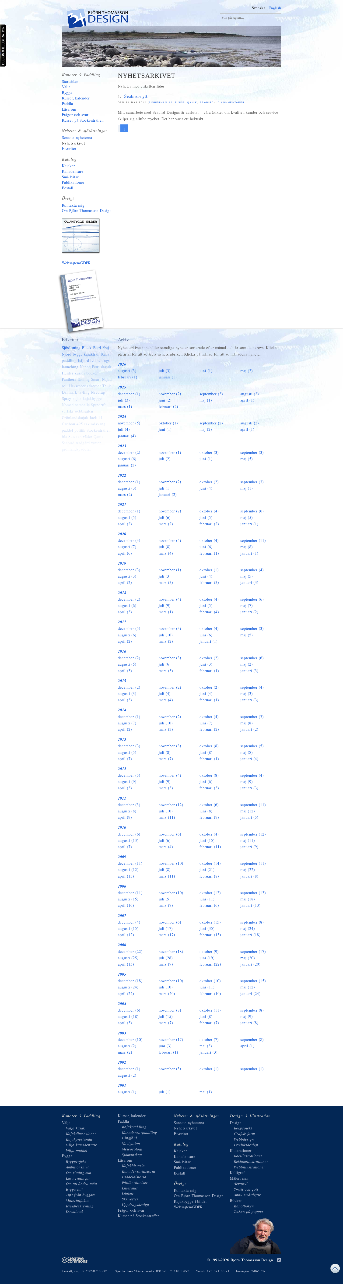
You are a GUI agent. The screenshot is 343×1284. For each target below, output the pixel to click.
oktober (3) (209, 452)
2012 (122, 769)
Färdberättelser (135, 1182)
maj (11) (247, 840)
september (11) (253, 540)
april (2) (125, 523)
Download (74, 1211)
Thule (107, 385)
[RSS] (279, 1260)
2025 (122, 387)
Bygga (67, 92)
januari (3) (249, 582)
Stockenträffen (99, 430)
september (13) (253, 892)
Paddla (67, 103)
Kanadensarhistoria (138, 1171)
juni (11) (207, 899)
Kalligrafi (237, 1172)
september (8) (252, 922)
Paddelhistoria (134, 1176)
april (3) (125, 611)
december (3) (129, 540)
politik (79, 430)
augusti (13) (128, 840)
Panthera (69, 379)
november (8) (170, 1010)
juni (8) (206, 752)
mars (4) (166, 553)
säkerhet (94, 385)
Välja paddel (76, 1150)
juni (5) (206, 517)
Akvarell (241, 1183)
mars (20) (167, 993)
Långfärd (129, 1137)
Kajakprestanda (79, 1139)
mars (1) (125, 406)
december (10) (130, 1039)
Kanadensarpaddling (139, 1132)
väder (87, 436)
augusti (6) (127, 458)
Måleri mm (239, 1178)
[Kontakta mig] (81, 302)
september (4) (252, 569)
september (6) (252, 511)
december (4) (129, 922)
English (275, 8)
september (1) (252, 1068)
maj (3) (246, 693)
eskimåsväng (94, 424)
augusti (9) (127, 781)
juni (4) (206, 488)
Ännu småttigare (247, 1194)
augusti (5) (127, 517)
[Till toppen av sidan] (335, 1270)
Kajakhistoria (133, 1165)
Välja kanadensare (81, 1144)
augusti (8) (127, 811)
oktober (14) (210, 863)
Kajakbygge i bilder (82, 236)
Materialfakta (77, 1200)
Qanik (192, 102)
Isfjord (83, 360)
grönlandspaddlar (76, 449)
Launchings (100, 360)
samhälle (82, 404)
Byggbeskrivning (80, 1206)
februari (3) (209, 582)
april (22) (126, 993)
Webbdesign (244, 1139)
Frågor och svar (75, 114)
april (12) (126, 934)
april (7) (125, 758)
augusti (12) (128, 869)
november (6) (170, 834)
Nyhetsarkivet (73, 143)
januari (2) (127, 465)
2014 (122, 710)
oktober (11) (210, 1010)
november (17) (171, 1039)
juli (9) (165, 605)
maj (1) (206, 400)
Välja (66, 86)
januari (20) (250, 964)
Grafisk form (244, 1133)
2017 (122, 622)
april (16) (126, 905)
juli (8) (165, 546)
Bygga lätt (74, 1189)
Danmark (69, 392)
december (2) (129, 452)
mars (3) (166, 582)
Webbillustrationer (249, 1167)
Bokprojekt (243, 1128)
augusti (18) (128, 1016)
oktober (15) (210, 922)
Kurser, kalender (76, 98)
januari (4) (127, 435)
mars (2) (125, 494)
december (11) (130, 863)
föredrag (98, 392)
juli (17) (166, 928)
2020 (122, 534)
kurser (80, 373)
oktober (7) (209, 1039)
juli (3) (165, 370)
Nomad (68, 404)
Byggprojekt (76, 1161)
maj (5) (246, 458)
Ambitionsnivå (78, 1167)
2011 (122, 798)
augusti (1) (127, 1091)
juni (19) (207, 957)
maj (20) (247, 957)
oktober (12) (210, 892)
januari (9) (249, 846)
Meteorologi (132, 1149)
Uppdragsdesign (135, 1204)
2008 (122, 886)
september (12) (253, 834)
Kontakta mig (73, 205)
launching (70, 366)
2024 (122, 416)
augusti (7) (127, 546)
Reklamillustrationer (251, 1161)
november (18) (171, 951)
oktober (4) (209, 511)
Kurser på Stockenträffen (83, 120)
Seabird (207, 102)
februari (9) (209, 817)
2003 (122, 1033)
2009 (122, 857)
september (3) (211, 393)
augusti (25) (128, 957)
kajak (77, 398)
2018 (122, 593)
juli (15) (166, 1016)
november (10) (171, 863)
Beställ (67, 187)
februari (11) (210, 846)
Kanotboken (244, 1206)
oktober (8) (209, 745)
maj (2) (246, 370)
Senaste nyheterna (77, 137)
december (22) (130, 951)
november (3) (170, 628)
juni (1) (206, 370)
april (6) (125, 553)
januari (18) (250, 934)
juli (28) (166, 957)
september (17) (253, 951)
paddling (69, 360)
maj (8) (246, 546)
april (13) (126, 876)
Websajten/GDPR (76, 262)
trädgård (83, 442)
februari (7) (209, 1022)
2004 (122, 1003)
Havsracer (77, 385)
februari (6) (209, 905)
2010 (122, 827)
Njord (66, 354)
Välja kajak (75, 1128)
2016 (122, 651)
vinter (96, 442)
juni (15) (207, 840)
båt (64, 436)
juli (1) (165, 488)
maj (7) (246, 605)
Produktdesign (246, 1144)
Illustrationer (241, 1150)
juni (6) (206, 546)
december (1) (129, 393)
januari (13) (250, 905)
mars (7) (166, 758)
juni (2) (165, 400)
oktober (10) (210, 980)
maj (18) (247, 899)
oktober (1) (168, 423)
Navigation (131, 1143)
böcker (92, 373)
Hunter (67, 373)
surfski (67, 411)
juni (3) (206, 664)
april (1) (247, 400)
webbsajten (84, 411)
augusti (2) (249, 393)
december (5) (129, 628)
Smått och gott (246, 1189)
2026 (122, 364)
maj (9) (246, 781)
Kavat (106, 354)
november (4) (170, 540)
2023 (122, 446)
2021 (122, 504)
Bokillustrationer (248, 1155)
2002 (122, 1062)
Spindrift (98, 404)
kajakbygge (92, 398)
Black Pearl (91, 347)
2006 (122, 945)
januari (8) (249, 876)
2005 (122, 974)
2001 (122, 1085)
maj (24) (247, 928)
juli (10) (166, 635)
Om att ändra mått (81, 1183)
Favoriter (69, 148)
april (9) (125, 817)
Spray (66, 398)
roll (65, 385)
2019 (122, 563)
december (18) (130, 980)
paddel (67, 430)
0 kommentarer (231, 102)
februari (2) (168, 406)
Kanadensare (72, 171)
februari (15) (210, 934)
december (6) (129, 834)
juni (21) (207, 869)
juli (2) (165, 458)
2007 (122, 915)
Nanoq (85, 366)
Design (236, 1122)
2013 (122, 739)
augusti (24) (128, 987)
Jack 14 (96, 417)
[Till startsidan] (97, 19)
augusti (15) (128, 899)
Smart (96, 379)
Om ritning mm (78, 1172)
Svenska (258, 8)
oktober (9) (209, 951)
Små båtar (70, 177)
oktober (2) (209, 481)
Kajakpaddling (134, 1126)
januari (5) (249, 817)
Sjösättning (71, 347)
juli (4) (124, 429)
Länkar (128, 1193)
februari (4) (209, 611)
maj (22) (247, 869)
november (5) (129, 423)
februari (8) (209, 876)
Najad (107, 379)
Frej (105, 347)
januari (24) (250, 993)
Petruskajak (101, 366)
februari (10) (210, 993)
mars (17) (167, 934)
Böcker (236, 1200)
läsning (84, 379)
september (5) (252, 745)
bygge (78, 354)
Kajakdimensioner (81, 1133)
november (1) (170, 452)
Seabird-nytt (135, 96)
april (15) (126, 964)
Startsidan (70, 81)
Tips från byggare (80, 1194)
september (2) (211, 423)
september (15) (253, 980)
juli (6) (165, 517)
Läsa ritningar (78, 1178)
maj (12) (247, 811)
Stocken (75, 436)
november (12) (171, 804)
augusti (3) (127, 370)
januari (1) (168, 377)
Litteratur (130, 1188)
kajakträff (92, 354)
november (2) (170, 393)
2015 (122, 681)
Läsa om (69, 109)
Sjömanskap (132, 1154)
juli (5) (165, 899)
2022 (122, 475)
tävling (84, 392)
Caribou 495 (72, 424)
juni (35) (207, 928)
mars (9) (166, 964)
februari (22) (210, 964)
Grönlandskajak (75, 417)
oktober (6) (209, 804)
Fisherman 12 (160, 102)
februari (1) (127, 377)
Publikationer (73, 182)
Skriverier (130, 1199)
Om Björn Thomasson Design (87, 210)
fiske (179, 102)
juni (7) (206, 723)
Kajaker (68, 165)
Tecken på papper (248, 1211)
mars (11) (167, 817)
